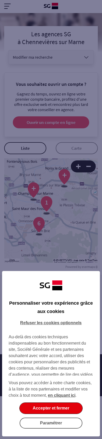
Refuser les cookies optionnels (51, 323)
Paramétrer (51, 423)
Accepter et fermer (51, 408)
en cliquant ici (61, 395)
